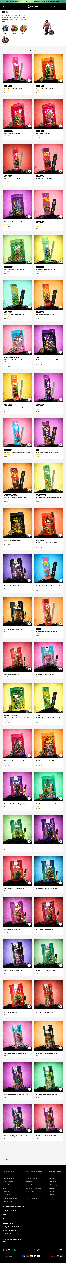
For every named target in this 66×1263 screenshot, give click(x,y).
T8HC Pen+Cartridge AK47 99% (44, 1012)
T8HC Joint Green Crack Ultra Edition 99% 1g (48, 497)
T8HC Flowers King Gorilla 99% (12, 133)
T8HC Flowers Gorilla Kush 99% (44, 133)
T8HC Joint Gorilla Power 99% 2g (13, 407)
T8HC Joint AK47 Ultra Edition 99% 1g (46, 631)
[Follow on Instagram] (6, 1250)
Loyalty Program (8, 1181)
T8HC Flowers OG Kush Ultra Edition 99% (47, 359)
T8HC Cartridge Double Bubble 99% (46, 674)
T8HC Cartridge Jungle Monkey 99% (46, 970)
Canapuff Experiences (10, 1198)
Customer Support (8, 1171)
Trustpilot (5, 1159)
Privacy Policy (29, 1185)
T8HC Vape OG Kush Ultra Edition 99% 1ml (47, 452)
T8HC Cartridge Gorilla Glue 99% (13, 629)
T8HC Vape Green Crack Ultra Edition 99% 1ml (48, 717)
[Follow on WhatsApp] (15, 1250)
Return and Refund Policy (33, 1188)
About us (27, 1175)
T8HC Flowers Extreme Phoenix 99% (46, 804)
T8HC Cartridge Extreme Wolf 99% (14, 888)
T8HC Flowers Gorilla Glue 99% (12, 540)
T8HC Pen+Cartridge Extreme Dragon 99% (16, 1094)
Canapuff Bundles (55, 1171)
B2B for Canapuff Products (33, 1171)
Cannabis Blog (7, 1195)
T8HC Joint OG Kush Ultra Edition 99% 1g (47, 407)
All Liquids (52, 1181)
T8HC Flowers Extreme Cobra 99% (14, 221)
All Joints (52, 1191)
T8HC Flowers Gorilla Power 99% (45, 88)
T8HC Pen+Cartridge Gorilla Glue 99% (46, 1053)
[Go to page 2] (37, 1146)
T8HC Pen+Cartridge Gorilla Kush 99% (46, 1136)
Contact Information (31, 1178)
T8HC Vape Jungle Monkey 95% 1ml (14, 314)
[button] (7, 90)
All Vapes (52, 1178)
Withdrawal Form (8, 1201)
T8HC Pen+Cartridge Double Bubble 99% (15, 1053)
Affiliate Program (8, 1185)
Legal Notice (29, 1181)
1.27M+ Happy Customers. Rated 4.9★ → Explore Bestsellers (46, 1)
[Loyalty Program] (51, 6)
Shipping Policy (29, 1191)
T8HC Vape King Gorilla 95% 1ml (44, 178)
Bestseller (52, 1175)
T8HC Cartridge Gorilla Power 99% (13, 1012)
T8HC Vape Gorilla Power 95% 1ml (45, 314)
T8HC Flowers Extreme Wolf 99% (45, 761)
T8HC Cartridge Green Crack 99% (13, 847)
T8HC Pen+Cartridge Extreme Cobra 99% (15, 1136)
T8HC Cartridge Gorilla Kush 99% (13, 929)
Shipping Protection (31, 1198)
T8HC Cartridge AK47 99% (11, 674)
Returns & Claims (8, 1178)
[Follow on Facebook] (4, 1250)
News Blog (6, 1191)
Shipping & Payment (9, 1175)
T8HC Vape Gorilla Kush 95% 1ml (45, 224)
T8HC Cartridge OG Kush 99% (12, 586)
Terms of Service (30, 1195)
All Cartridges (53, 1185)
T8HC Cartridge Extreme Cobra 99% (46, 847)
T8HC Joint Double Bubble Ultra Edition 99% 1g (17, 452)
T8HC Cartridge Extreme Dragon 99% (14, 804)
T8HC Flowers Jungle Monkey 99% (14, 269)
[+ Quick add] (29, 80)
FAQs (4, 1188)
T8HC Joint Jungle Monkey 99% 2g (45, 269)
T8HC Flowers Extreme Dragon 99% (14, 761)
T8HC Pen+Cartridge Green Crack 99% (46, 1094)
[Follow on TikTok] (12, 1250)
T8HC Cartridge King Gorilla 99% (45, 929)
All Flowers (52, 1188)
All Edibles (52, 1195)
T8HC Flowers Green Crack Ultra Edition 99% (16, 717)
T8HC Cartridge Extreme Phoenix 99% (46, 888)
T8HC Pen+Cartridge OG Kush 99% (14, 970)
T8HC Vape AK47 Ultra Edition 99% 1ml (15, 497)
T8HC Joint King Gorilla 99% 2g (13, 178)
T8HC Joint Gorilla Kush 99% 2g (13, 88)
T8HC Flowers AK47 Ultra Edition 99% (46, 542)
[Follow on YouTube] (9, 1250)
